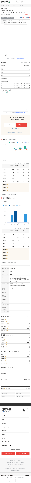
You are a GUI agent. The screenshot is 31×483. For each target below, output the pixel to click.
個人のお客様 (8, 453)
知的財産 (21, 464)
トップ (2, 5)
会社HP (27, 17)
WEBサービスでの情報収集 (18, 462)
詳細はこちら (21, 125)
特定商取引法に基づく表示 (15, 466)
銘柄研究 (4, 423)
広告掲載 (9, 462)
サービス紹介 (18, 460)
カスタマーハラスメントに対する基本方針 (15, 468)
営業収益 (6, 201)
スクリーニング (5, 427)
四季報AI (4, 438)
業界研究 (4, 430)
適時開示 (21, 17)
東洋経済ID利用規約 (15, 470)
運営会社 (12, 460)
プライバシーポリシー (13, 464)
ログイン (9, 125)
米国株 (7, 5)
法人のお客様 (22, 453)
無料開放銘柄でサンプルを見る (14, 132)
